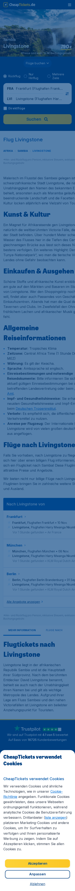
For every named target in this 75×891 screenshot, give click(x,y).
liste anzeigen (55, 817)
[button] (37, 884)
